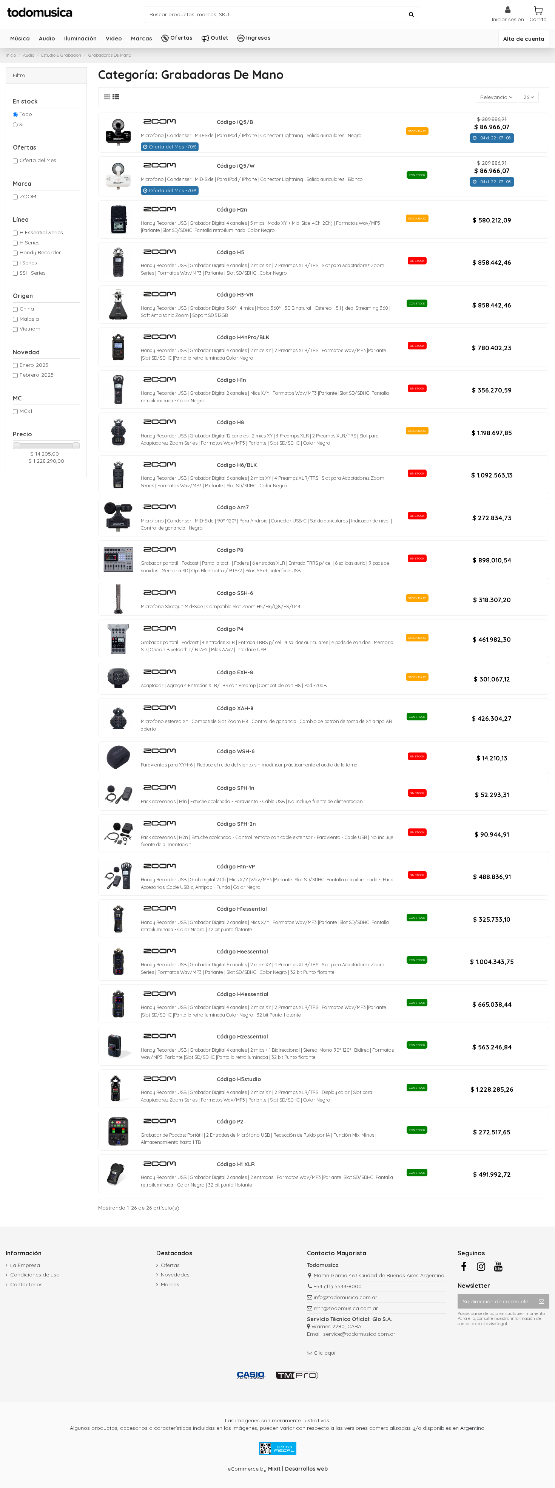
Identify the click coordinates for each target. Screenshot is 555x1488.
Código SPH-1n (235, 788)
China (27, 308)
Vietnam (30, 328)
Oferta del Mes (38, 160)
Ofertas (170, 1265)
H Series (30, 242)
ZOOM (28, 196)
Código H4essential (242, 994)
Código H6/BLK (237, 465)
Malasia (29, 318)
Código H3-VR (235, 294)
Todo (25, 114)
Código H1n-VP (236, 866)
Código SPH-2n (236, 823)
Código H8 (230, 422)
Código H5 (230, 252)
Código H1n (231, 380)
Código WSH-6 (235, 751)
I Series (28, 262)
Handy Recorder (40, 252)
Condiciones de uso (35, 1274)
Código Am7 (233, 507)
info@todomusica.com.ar (345, 1297)
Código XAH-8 (235, 708)
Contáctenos (26, 1284)
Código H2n (232, 209)
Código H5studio (239, 1079)
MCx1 (26, 411)
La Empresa (25, 1265)
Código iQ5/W (235, 165)
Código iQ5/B (235, 122)
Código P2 (230, 1121)
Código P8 (230, 550)
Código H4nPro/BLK (243, 337)
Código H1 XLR (236, 1164)
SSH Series (33, 272)
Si (21, 124)
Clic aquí (324, 1352)
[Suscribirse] (541, 1301)
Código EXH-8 (235, 672)
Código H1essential (242, 908)
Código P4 (230, 629)
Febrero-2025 (37, 374)
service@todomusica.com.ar (359, 1333)
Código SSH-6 (235, 593)
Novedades (175, 1274)
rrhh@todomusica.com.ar (346, 1308)
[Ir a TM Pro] (297, 1375)
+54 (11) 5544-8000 (338, 1286)
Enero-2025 (34, 365)
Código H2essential (242, 1036)
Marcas (170, 1284)
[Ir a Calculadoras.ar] (251, 1375)
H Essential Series (41, 232)
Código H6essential (242, 951)
